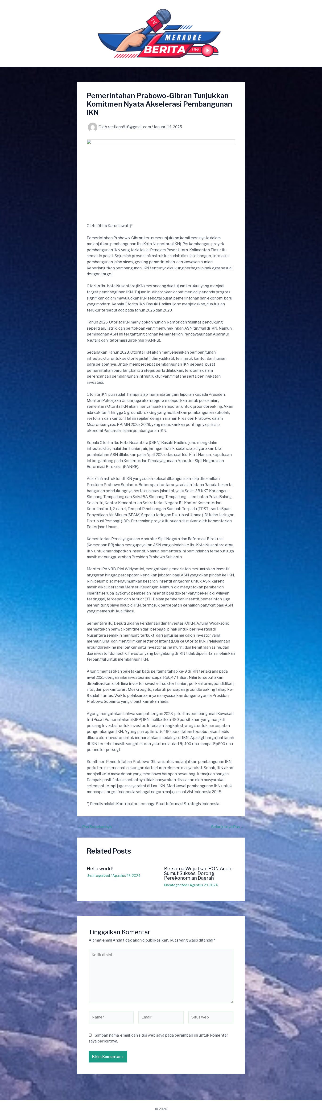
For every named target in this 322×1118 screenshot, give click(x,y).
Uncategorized (98, 876)
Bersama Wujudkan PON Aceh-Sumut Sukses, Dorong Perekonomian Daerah (198, 873)
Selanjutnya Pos (227, 827)
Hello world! (100, 868)
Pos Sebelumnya (95, 827)
